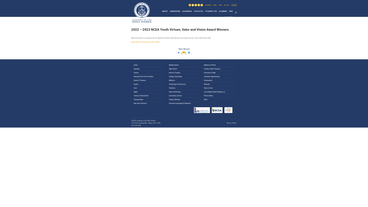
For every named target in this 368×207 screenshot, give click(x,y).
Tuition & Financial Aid (141, 96)
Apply (136, 92)
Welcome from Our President (143, 76)
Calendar (137, 69)
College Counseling (175, 76)
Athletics (172, 80)
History (136, 73)
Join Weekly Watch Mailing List (214, 92)
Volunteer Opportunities (212, 76)
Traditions (172, 88)
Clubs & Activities (175, 92)
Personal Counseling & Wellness (180, 103)
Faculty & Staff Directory (212, 69)
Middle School (174, 65)
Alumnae (207, 84)
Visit (135, 88)
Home (136, 65)
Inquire (136, 84)
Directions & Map (210, 73)
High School (173, 69)
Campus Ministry (174, 99)
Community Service (175, 96)
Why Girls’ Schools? (140, 103)
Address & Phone (210, 65)
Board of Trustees (140, 80)
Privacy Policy (232, 123)
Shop (205, 99)
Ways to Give (208, 88)
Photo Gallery (208, 96)
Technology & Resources (177, 84)
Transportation (138, 99)
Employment (208, 80)
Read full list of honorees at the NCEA (145, 41)
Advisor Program (174, 73)
